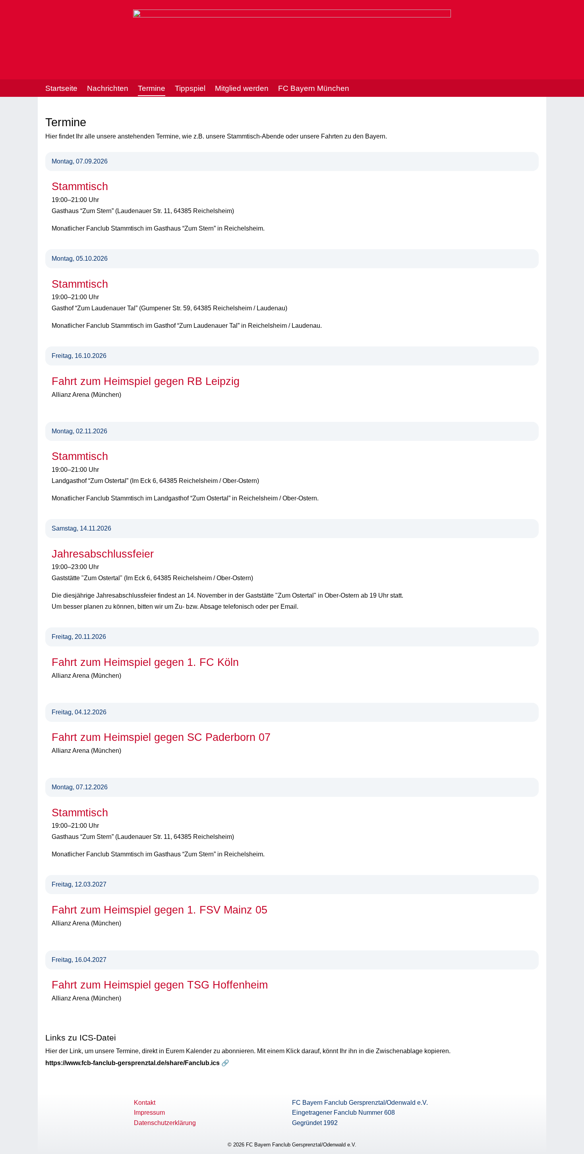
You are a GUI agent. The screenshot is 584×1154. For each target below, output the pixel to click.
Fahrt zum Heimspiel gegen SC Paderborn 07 (161, 737)
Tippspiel (190, 88)
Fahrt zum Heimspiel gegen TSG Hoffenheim (160, 985)
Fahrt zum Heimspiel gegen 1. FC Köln (145, 662)
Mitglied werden (242, 88)
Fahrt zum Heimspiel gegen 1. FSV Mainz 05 (159, 910)
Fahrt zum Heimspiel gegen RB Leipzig (146, 381)
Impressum (149, 1112)
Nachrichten (107, 88)
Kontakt (144, 1102)
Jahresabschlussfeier (103, 554)
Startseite (61, 88)
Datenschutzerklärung (165, 1122)
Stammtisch (80, 186)
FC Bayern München (313, 88)
